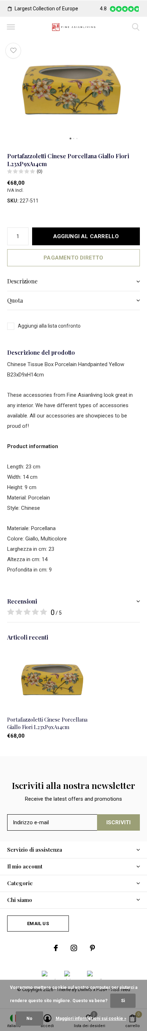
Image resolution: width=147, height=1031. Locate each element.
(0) (39, 171)
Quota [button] (15, 300)
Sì (123, 1000)
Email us (38, 923)
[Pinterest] (92, 948)
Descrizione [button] (22, 281)
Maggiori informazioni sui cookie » (91, 1018)
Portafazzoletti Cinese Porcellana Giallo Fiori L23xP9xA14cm (47, 723)
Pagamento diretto (73, 258)
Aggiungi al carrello (86, 236)
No (29, 1018)
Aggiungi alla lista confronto (49, 326)
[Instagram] (74, 948)
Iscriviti (118, 822)
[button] (10, 27)
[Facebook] (56, 948)
